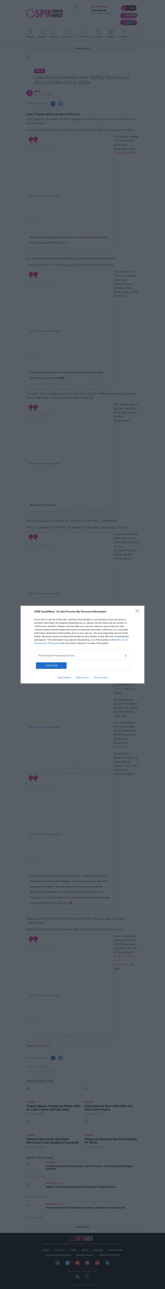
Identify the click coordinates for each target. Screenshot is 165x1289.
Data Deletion (64, 677)
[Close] (138, 612)
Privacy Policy (101, 677)
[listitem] (82, 655)
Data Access (82, 677)
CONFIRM (51, 665)
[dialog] (82, 645)
